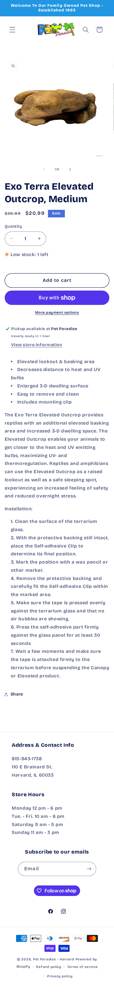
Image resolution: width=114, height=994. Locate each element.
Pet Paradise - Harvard (53, 959)
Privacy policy (59, 976)
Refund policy (48, 967)
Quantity (13, 226)
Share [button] (17, 694)
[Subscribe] (89, 869)
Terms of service (82, 967)
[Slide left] (43, 169)
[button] (12, 29)
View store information (36, 344)
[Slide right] (70, 169)
